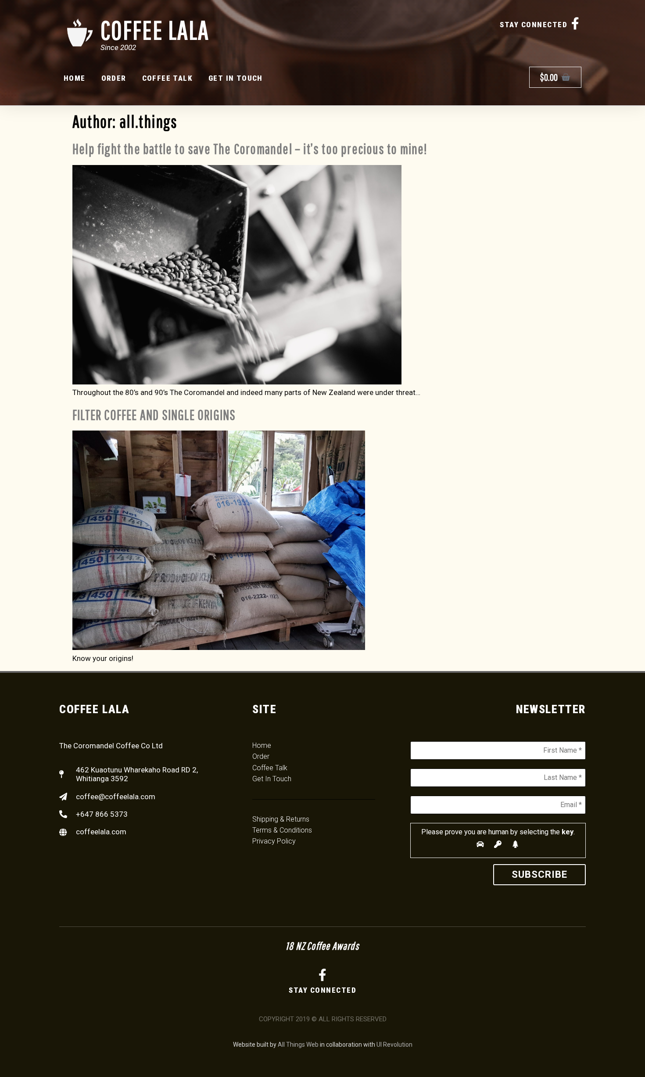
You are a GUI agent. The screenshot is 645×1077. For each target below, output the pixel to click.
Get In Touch (235, 78)
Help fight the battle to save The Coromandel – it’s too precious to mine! (249, 148)
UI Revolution (394, 1044)
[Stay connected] (575, 24)
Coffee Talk (167, 78)
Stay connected (533, 24)
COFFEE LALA (154, 29)
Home (75, 78)
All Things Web (298, 1044)
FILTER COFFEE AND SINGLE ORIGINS (154, 414)
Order (113, 78)
